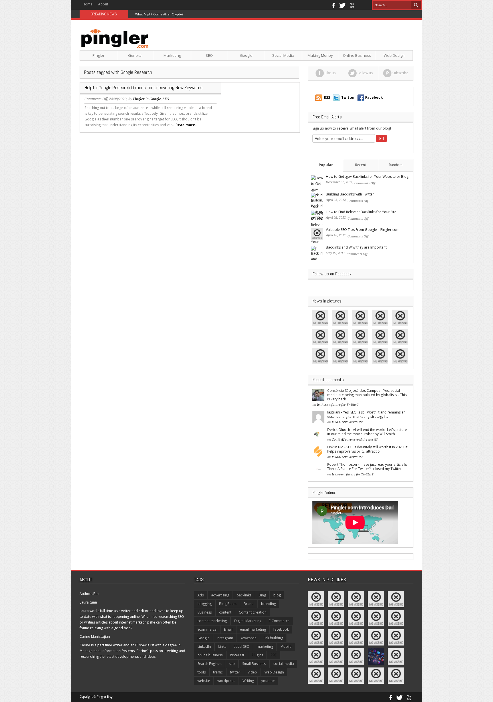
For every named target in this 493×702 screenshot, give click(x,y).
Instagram (225, 638)
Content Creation (252, 612)
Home (87, 4)
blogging (204, 603)
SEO (209, 55)
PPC (273, 655)
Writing (248, 680)
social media (283, 663)
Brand (249, 603)
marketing (265, 646)
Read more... (187, 124)
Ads (200, 595)
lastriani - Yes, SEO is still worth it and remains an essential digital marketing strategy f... (366, 414)
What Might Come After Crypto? (159, 14)
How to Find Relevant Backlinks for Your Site (361, 211)
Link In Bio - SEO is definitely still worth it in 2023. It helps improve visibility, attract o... (367, 449)
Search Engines (209, 663)
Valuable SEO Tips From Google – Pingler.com (362, 229)
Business (204, 612)
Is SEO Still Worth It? (347, 422)
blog (277, 595)
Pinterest (237, 655)
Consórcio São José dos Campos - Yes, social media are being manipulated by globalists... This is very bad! (367, 395)
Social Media (283, 55)
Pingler (98, 55)
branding (268, 603)
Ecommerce (207, 629)
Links (222, 646)
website (203, 680)
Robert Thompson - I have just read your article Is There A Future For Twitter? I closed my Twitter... (367, 466)
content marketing (212, 620)
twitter (235, 672)
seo (232, 663)
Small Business (254, 663)
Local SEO (241, 646)
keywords (248, 638)
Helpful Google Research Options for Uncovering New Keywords (143, 87)
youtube (268, 680)
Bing (262, 595)
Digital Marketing (247, 620)
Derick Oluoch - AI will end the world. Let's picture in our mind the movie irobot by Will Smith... (367, 431)
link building (273, 638)
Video (252, 672)
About (103, 4)
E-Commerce (279, 620)
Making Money (320, 55)
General (135, 55)
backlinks (244, 595)
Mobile (286, 646)
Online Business (357, 55)
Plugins (257, 655)
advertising (220, 595)
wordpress (226, 680)
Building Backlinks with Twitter (350, 194)
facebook (281, 629)
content (225, 612)
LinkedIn (204, 646)
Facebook (333, 5)
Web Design (394, 55)
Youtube (351, 5)
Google (246, 55)
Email (228, 629)
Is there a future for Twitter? (338, 405)
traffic (218, 672)
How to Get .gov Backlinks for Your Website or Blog (367, 176)
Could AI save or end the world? (355, 439)
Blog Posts (227, 603)
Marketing (172, 55)
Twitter (342, 5)
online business (210, 655)
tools (201, 672)
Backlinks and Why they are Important (356, 247)
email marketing (253, 629)
